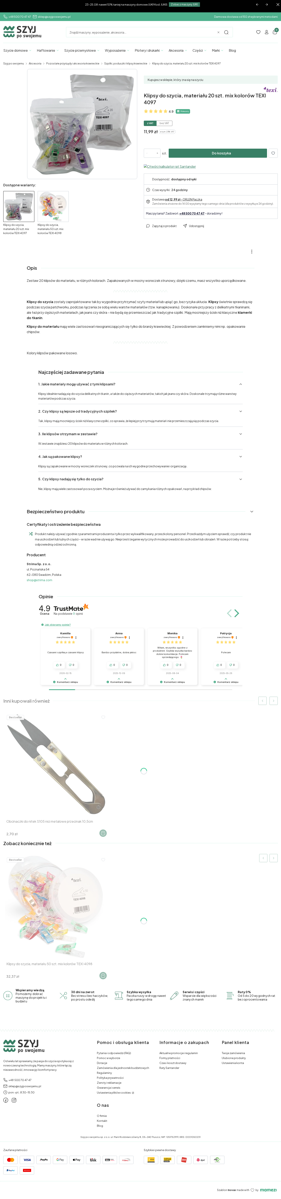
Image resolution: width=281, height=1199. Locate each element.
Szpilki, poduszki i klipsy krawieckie (125, 63)
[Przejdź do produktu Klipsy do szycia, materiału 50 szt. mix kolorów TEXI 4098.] (56, 906)
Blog (100, 1125)
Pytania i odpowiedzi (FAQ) (114, 1053)
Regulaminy (104, 1072)
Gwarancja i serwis (108, 1087)
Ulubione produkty (234, 1058)
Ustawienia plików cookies (114, 1092)
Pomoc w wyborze (108, 1058)
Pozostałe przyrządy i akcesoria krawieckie (72, 63)
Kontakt (102, 1120)
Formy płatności (169, 1058)
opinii (78, 613)
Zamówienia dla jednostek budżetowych (123, 1068)
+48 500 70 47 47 (19, 16)
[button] (226, 32)
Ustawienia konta (233, 1063)
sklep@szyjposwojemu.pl (54, 16)
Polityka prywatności (110, 1077)
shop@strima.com (39, 580)
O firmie (102, 1115)
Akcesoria (35, 63)
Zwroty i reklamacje (109, 1082)
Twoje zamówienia (233, 1053)
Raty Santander (169, 1068)
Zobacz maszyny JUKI (184, 4)
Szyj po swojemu (13, 63)
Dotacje (102, 1063)
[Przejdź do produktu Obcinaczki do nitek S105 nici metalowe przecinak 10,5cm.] (56, 764)
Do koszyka (221, 153)
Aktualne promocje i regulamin (178, 1053)
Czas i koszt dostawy (172, 1063)
